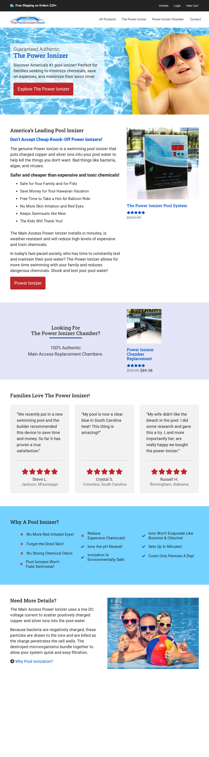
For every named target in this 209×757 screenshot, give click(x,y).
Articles (163, 5)
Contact (195, 19)
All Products (107, 19)
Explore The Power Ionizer (43, 89)
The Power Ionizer (134, 19)
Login (177, 5)
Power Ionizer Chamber (168, 19)
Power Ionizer (28, 283)
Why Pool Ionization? (34, 661)
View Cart (192, 5)
